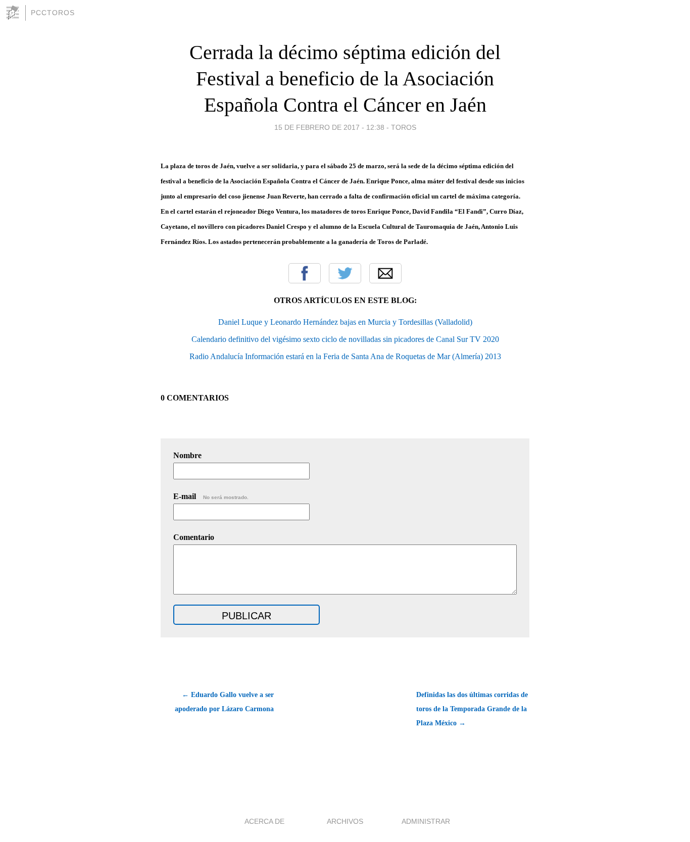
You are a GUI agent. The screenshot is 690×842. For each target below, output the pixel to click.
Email (385, 273)
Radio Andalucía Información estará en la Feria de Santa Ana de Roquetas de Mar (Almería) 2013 (345, 356)
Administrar (426, 821)
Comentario (193, 537)
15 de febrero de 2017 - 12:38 (329, 127)
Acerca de (264, 821)
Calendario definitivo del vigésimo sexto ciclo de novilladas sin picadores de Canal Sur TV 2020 (345, 339)
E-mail (211, 496)
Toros (403, 127)
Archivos (345, 821)
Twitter (345, 273)
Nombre (187, 455)
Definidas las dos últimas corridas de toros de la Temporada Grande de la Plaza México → (472, 709)
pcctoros (53, 13)
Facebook (304, 273)
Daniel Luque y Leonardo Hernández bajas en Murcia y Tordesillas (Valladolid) (345, 322)
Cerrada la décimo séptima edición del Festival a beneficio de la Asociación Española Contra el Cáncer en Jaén (345, 78)
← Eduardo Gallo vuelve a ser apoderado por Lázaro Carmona (224, 702)
